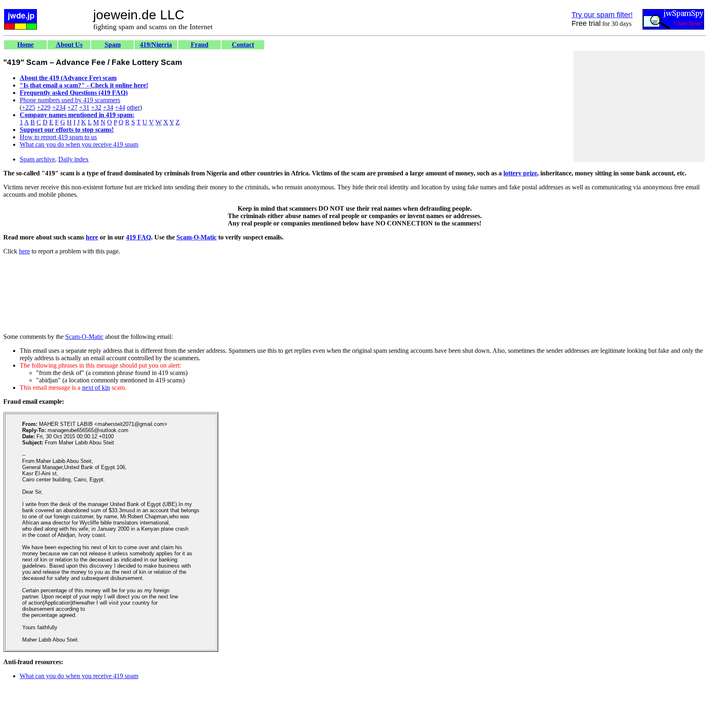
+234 (59, 107)
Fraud (199, 44)
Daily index (73, 159)
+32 (96, 107)
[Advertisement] (639, 106)
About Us (69, 44)
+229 (43, 107)
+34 (108, 107)
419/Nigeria (156, 44)
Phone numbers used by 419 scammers (70, 100)
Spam (113, 44)
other (133, 107)
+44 (120, 107)
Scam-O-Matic (196, 237)
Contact (243, 44)
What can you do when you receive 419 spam (79, 144)
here (92, 237)
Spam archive (37, 159)
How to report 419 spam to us (58, 136)
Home (25, 44)
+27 (72, 107)
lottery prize (520, 173)
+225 (28, 107)
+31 (84, 107)
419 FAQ (138, 237)
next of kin (96, 387)
